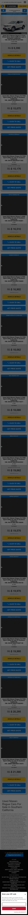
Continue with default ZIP (20, 912)
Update (14, 908)
